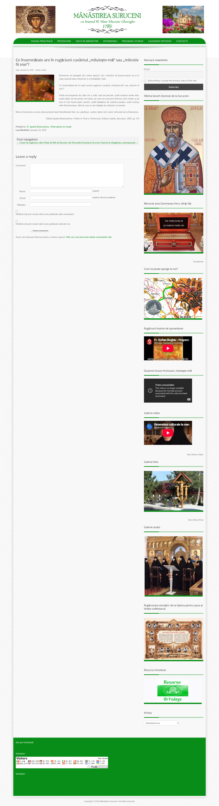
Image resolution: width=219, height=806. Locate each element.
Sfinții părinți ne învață (60, 127)
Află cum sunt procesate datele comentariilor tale (89, 237)
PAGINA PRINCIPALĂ (41, 41)
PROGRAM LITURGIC (132, 41)
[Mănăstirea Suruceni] (109, 19)
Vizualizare (198, 261)
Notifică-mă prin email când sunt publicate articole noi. (43, 224)
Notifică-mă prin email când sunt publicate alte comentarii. (45, 214)
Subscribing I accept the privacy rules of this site (172, 80)
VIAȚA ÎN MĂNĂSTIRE (87, 41)
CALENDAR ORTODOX (159, 41)
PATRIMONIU (110, 41)
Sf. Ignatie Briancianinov (37, 127)
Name (22, 191)
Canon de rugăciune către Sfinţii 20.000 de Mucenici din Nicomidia (49, 143)
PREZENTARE (64, 41)
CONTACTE (182, 41)
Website (21, 205)
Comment (20, 165)
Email (22, 198)
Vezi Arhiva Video (195, 454)
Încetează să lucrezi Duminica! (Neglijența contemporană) (110, 143)
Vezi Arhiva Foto (195, 520)
